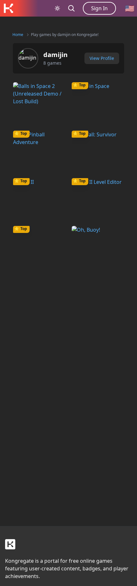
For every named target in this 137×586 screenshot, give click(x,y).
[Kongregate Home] (8, 8)
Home (17, 34)
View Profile (102, 58)
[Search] (71, 8)
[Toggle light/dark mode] (57, 8)
